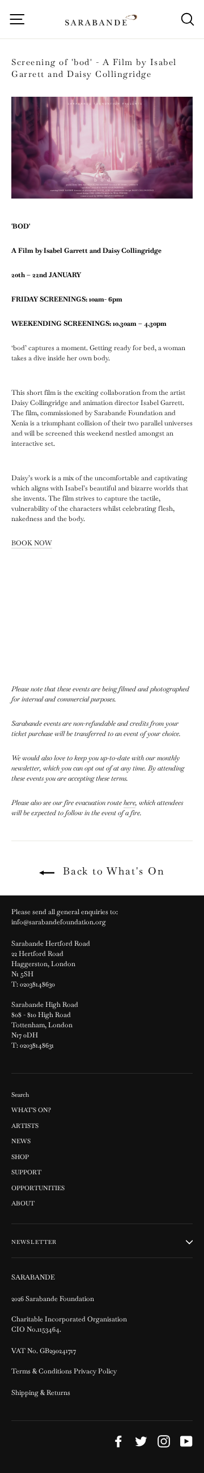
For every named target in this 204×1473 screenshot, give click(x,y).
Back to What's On (111, 870)
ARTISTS (25, 1126)
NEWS (21, 1141)
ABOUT (23, 1203)
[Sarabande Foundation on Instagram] (164, 1441)
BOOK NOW (31, 543)
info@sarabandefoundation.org (58, 922)
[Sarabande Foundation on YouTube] (186, 1441)
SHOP (20, 1157)
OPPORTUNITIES (38, 1188)
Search (20, 1095)
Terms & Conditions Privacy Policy (64, 1371)
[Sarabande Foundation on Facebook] (118, 1441)
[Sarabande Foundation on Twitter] (141, 1441)
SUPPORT (26, 1172)
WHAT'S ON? (31, 1110)
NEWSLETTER (34, 1242)
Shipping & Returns (40, 1392)
